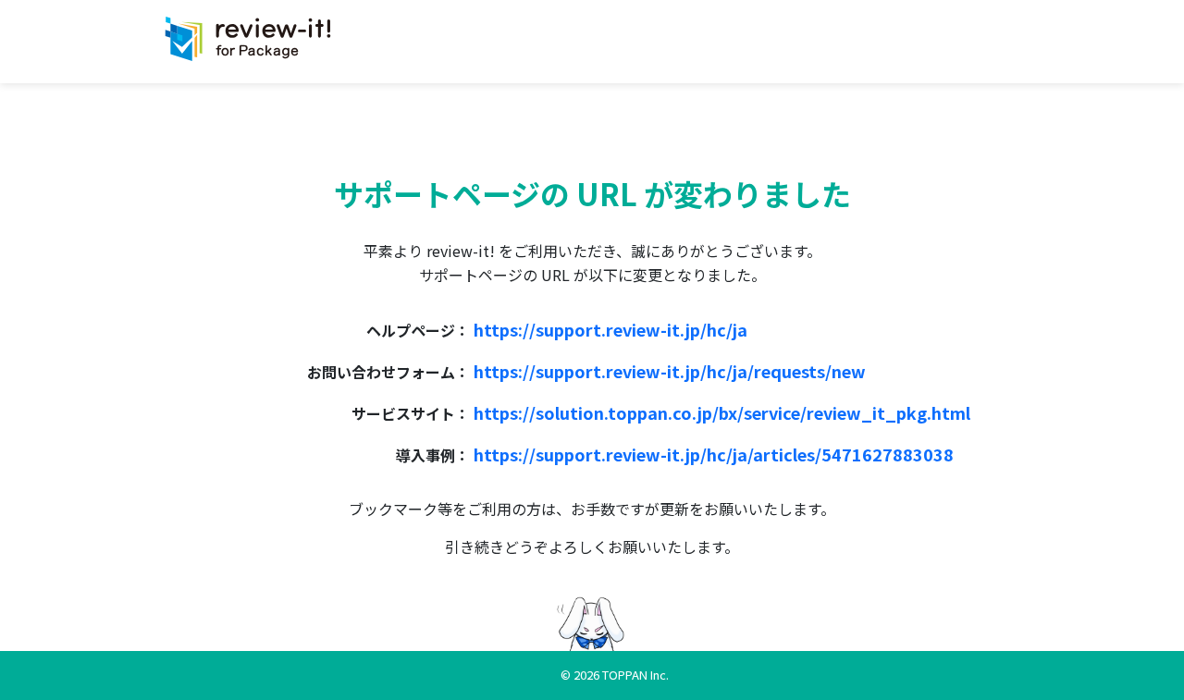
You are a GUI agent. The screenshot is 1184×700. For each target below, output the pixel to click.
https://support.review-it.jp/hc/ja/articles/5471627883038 (714, 454)
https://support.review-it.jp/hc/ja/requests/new (670, 371)
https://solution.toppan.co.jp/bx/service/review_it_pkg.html (722, 412)
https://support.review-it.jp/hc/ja (610, 329)
